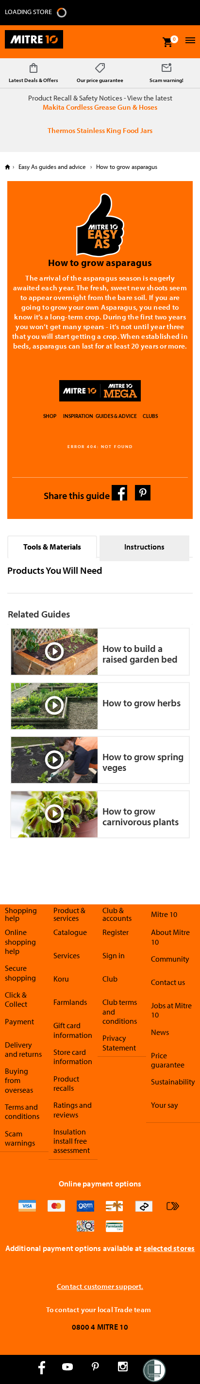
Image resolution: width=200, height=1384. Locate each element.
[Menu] (189, 41)
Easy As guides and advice (52, 166)
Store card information (72, 1056)
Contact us (168, 982)
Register (115, 932)
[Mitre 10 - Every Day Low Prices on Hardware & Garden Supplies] (34, 41)
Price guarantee (167, 1060)
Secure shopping (20, 972)
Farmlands (70, 1002)
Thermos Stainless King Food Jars (100, 130)
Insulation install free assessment (71, 1141)
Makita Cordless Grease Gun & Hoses (100, 107)
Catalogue (70, 932)
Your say (164, 1105)
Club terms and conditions (119, 1011)
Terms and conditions (22, 1111)
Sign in (113, 955)
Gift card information (72, 1029)
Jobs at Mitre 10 (171, 1009)
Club (109, 979)
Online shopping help (20, 941)
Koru (61, 979)
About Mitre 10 (170, 936)
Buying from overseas (19, 1080)
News (160, 1032)
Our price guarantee (100, 80)
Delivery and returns (23, 1049)
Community (170, 959)
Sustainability (173, 1081)
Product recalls (66, 1083)
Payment (19, 1021)
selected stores (169, 1248)
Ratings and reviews (72, 1109)
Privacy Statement (119, 1042)
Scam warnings (20, 1138)
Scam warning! (166, 80)
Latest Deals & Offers (33, 80)
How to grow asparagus (126, 166)
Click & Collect (16, 999)
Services (66, 955)
